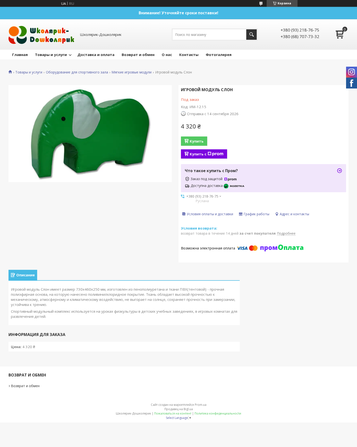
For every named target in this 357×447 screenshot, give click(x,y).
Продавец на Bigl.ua (178, 409)
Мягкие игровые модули (131, 72)
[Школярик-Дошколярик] (41, 34)
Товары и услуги (51, 54)
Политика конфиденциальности (218, 413)
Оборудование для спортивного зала (77, 72)
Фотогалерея (218, 54)
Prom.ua (200, 405)
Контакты (188, 54)
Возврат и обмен (138, 54)
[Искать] (251, 34)
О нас (167, 54)
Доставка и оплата (95, 54)
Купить (197, 141)
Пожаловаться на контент (172, 413)
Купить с (198, 154)
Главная (20, 54)
